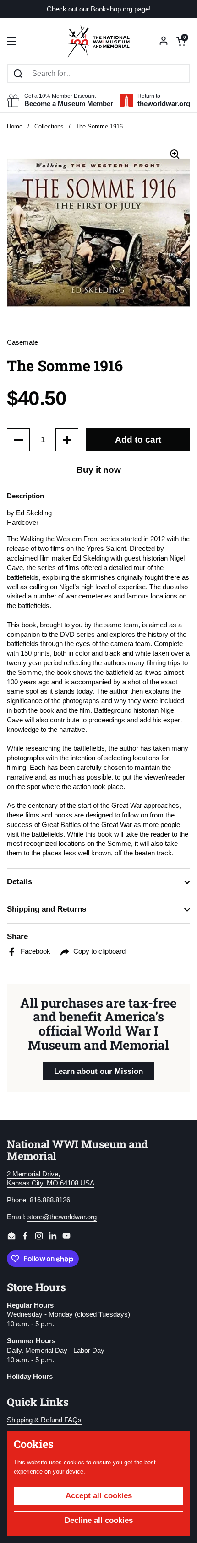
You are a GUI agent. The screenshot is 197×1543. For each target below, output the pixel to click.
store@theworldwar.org (62, 1217)
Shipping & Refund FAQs (44, 1420)
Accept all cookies (99, 1495)
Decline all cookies (99, 1520)
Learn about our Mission (98, 1071)
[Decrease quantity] (18, 439)
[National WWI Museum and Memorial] (98, 41)
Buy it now (99, 470)
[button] (181, 41)
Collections (49, 126)
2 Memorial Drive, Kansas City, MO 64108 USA (50, 1178)
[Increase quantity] (66, 439)
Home (14, 126)
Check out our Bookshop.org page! (99, 9)
